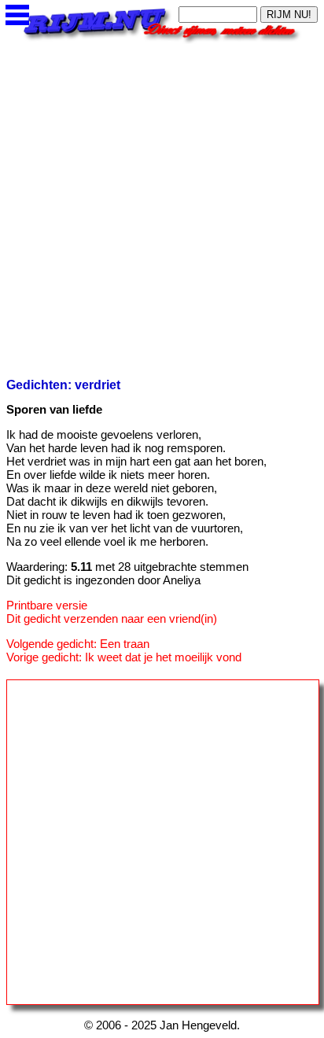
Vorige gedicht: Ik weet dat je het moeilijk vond (123, 657)
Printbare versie (46, 605)
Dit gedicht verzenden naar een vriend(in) (111, 618)
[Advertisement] (162, 206)
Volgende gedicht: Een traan (77, 643)
